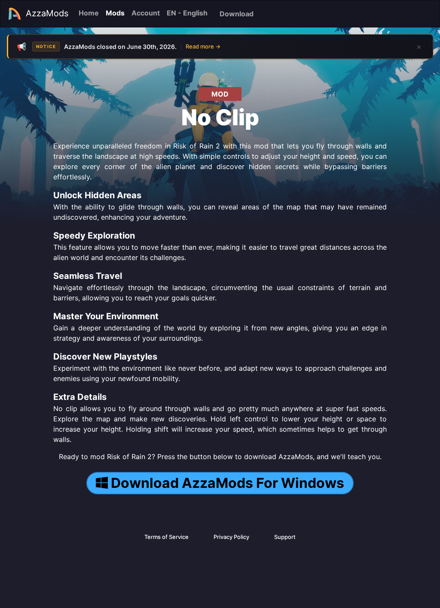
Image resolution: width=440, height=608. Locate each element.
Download (237, 13)
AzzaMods (47, 13)
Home (89, 13)
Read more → (203, 46)
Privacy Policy (231, 536)
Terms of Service (166, 536)
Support (285, 536)
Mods (115, 13)
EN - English (187, 13)
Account (145, 13)
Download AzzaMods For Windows (227, 483)
